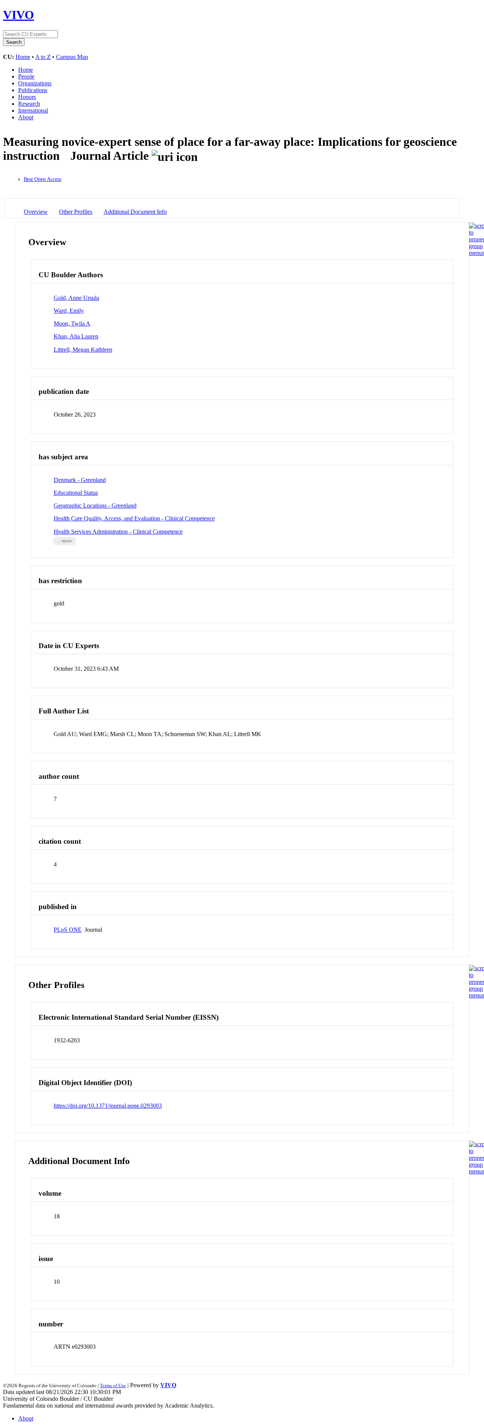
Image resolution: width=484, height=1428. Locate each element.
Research (29, 103)
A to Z (43, 57)
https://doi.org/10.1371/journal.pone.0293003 (108, 1105)
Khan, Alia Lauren (76, 336)
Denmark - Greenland (80, 480)
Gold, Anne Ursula (76, 298)
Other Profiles (75, 211)
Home (23, 57)
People (26, 76)
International (33, 110)
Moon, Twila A (72, 323)
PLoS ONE (68, 929)
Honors (27, 97)
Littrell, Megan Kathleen (83, 349)
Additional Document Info (135, 211)
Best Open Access (42, 179)
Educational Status (76, 492)
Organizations (34, 83)
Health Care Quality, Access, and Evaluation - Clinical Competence (134, 518)
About (25, 117)
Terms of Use (113, 1385)
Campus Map (72, 57)
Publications (32, 90)
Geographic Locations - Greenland (95, 505)
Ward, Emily (69, 310)
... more (64, 540)
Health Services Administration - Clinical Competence (118, 531)
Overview (36, 211)
